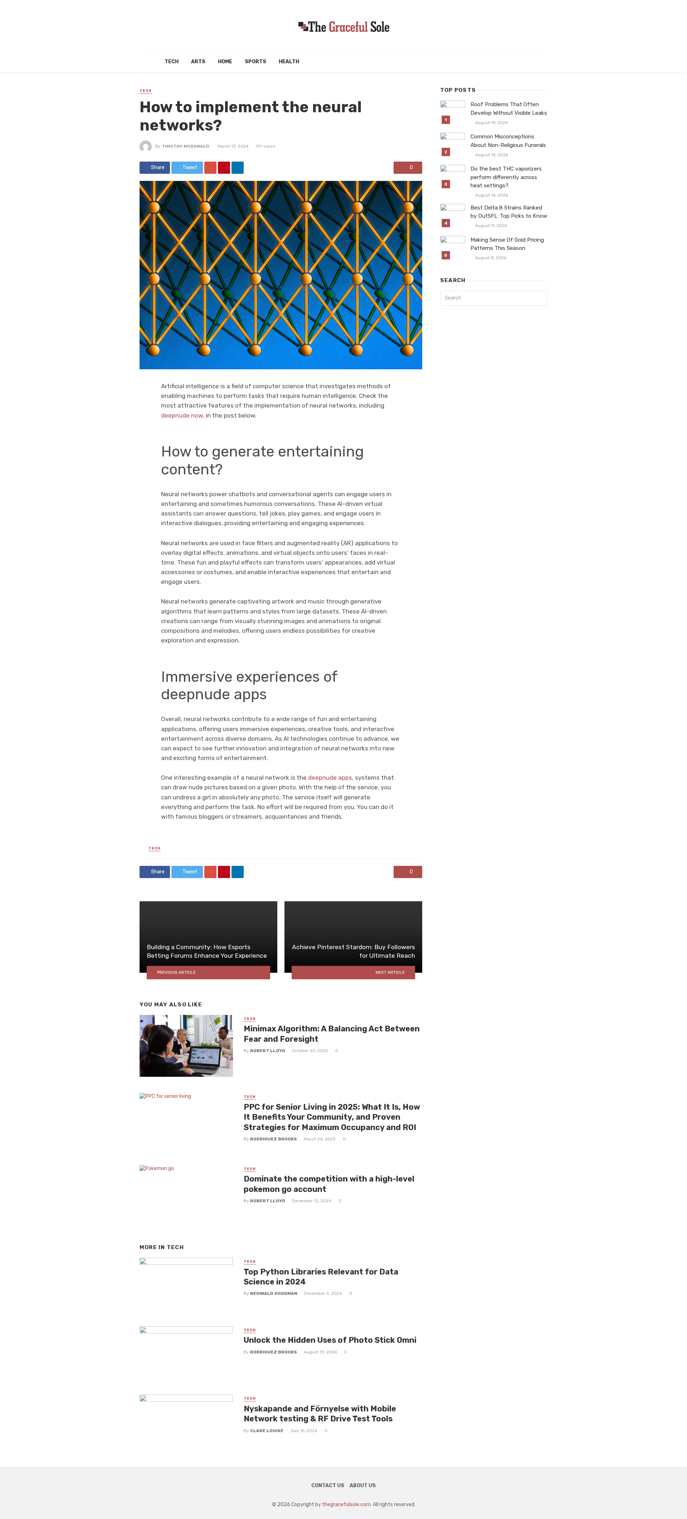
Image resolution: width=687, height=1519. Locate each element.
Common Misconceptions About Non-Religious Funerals (508, 140)
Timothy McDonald (185, 146)
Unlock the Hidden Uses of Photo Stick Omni (330, 1340)
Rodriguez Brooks (273, 1138)
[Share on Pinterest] (224, 168)
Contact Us (327, 1486)
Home (225, 62)
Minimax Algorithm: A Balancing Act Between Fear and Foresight (332, 1033)
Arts (198, 62)
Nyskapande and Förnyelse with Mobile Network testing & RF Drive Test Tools (320, 1413)
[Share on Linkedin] (238, 168)
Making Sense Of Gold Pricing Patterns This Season (507, 244)
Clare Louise (266, 1430)
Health (289, 62)
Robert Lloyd (267, 1050)
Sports (255, 62)
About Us (363, 1486)
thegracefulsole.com (346, 1504)
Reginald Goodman (273, 1293)
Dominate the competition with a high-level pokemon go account (329, 1183)
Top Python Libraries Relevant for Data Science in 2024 (321, 1276)
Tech (172, 62)
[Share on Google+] (210, 168)
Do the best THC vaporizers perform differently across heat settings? (506, 177)
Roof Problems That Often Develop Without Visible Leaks (509, 108)
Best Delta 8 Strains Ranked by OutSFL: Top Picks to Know (509, 211)
